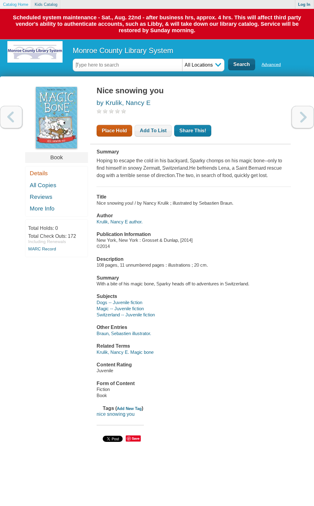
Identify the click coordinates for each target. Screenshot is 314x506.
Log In (304, 4)
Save (136, 438)
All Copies (43, 185)
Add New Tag (129, 408)
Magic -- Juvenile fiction (120, 308)
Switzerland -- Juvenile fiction (126, 314)
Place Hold (114, 130)
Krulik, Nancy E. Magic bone (125, 352)
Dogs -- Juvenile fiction (119, 302)
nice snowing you (116, 414)
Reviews (41, 197)
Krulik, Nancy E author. (120, 221)
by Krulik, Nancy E (124, 102)
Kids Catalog (46, 4)
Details (39, 173)
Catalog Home (15, 4)
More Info (42, 208)
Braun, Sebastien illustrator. (124, 333)
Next (303, 117)
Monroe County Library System (123, 50)
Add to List (153, 130)
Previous (11, 117)
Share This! (192, 130)
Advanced (271, 64)
